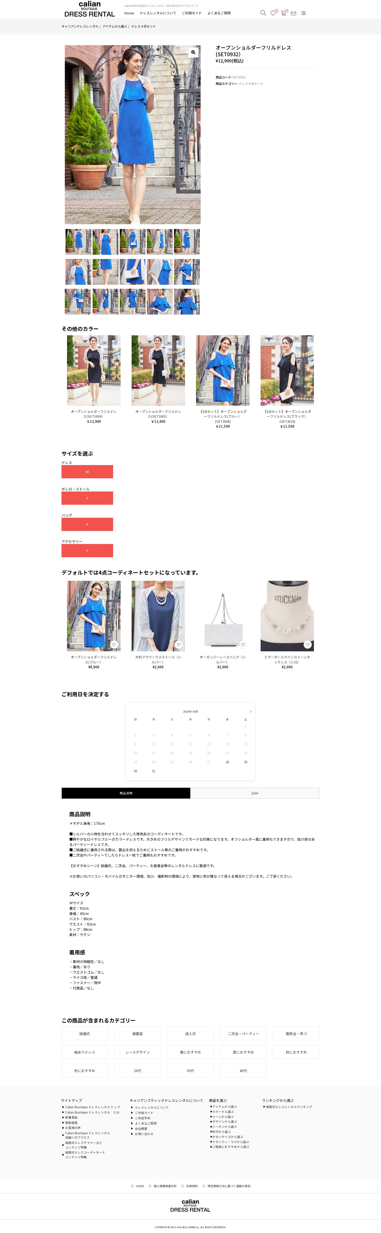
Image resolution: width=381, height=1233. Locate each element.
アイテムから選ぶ (115, 26)
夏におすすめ (243, 1052)
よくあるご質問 (219, 13)
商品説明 (126, 793)
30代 (190, 1070)
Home (129, 13)
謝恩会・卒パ (296, 1033)
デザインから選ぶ (224, 1121)
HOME (140, 1186)
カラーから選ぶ (223, 1111)
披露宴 (137, 1033)
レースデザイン (137, 1052)
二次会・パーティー (243, 1033)
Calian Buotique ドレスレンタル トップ (92, 1107)
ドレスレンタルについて (158, 13)
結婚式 (84, 1033)
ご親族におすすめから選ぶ (230, 1146)
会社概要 (141, 1128)
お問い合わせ (144, 1134)
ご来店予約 (142, 1118)
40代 (243, 1070)
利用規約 (192, 1186)
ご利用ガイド (192, 13)
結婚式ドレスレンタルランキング (289, 1106)
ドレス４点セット (143, 26)
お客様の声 (73, 1127)
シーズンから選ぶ (224, 1126)
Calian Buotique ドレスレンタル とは (92, 1112)
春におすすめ (190, 1052)
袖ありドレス (84, 1052)
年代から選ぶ (221, 1131)
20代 (137, 1070)
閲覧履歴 (71, 1122)
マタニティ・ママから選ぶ (230, 1142)
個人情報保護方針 (165, 1186)
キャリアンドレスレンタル (80, 26)
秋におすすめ (296, 1052)
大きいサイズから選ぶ (227, 1136)
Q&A (254, 793)
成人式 (190, 1033)
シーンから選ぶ (223, 1116)
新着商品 (71, 1117)
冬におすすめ (84, 1070)
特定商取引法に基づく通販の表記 (228, 1186)
